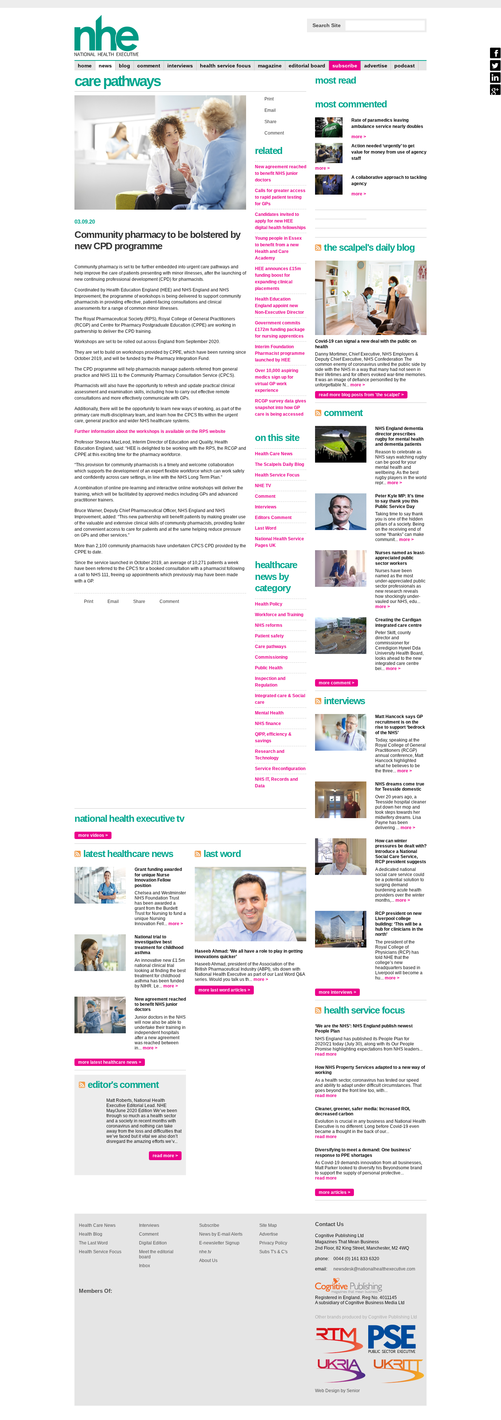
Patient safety (269, 636)
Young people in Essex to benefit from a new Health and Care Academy (278, 248)
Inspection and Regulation (270, 682)
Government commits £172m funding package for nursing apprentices (280, 329)
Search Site (326, 25)
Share (139, 601)
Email (113, 601)
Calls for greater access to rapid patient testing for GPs (280, 197)
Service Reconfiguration (280, 768)
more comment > (336, 682)
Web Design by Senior (337, 1390)
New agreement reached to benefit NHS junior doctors (280, 173)
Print (88, 601)
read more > (165, 1155)
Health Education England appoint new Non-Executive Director (279, 306)
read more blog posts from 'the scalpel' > (361, 394)
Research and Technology (269, 755)
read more (326, 1054)
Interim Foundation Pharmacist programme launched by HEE (280, 353)
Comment (169, 601)
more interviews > (337, 992)
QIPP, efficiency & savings (273, 737)
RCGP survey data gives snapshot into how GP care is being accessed (280, 407)
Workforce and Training (279, 614)
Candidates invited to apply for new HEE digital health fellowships (280, 221)
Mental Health (269, 712)
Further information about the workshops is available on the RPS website (150, 431)
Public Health (268, 667)
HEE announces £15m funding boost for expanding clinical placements (278, 278)
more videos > (93, 835)
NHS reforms (268, 625)
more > (175, 923)
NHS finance (268, 723)
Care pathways (270, 646)
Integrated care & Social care (280, 699)
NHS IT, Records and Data (276, 782)
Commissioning (271, 657)
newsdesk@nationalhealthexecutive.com (374, 1269)
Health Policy (268, 604)
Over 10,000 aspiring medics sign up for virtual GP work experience (276, 380)
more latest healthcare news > (109, 1062)
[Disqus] (160, 707)
